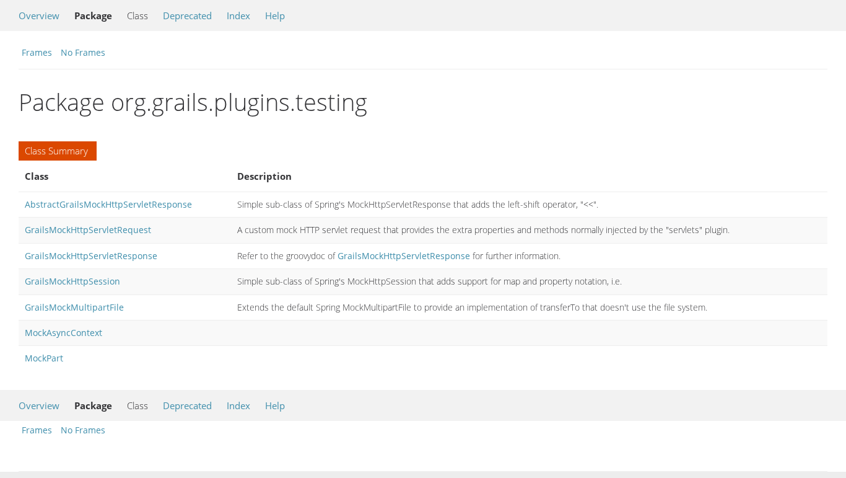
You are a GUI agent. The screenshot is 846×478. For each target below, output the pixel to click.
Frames (37, 52)
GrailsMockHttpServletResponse (91, 256)
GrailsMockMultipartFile (74, 307)
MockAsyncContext (63, 333)
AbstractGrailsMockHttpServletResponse (108, 204)
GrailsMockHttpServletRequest (88, 230)
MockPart (44, 358)
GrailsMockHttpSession (72, 281)
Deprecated (187, 15)
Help (275, 15)
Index (238, 15)
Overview (39, 15)
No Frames (83, 52)
